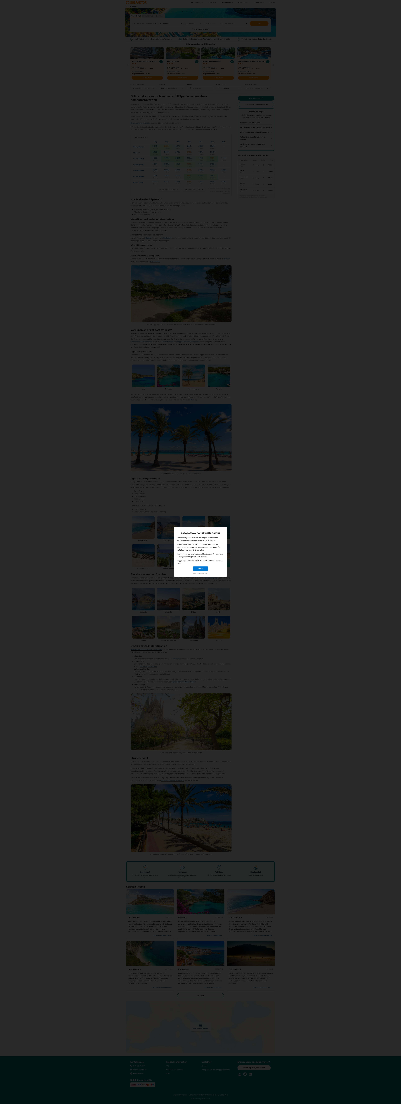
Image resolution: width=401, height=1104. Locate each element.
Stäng (200, 568)
